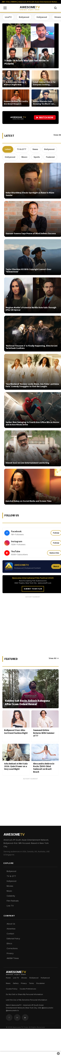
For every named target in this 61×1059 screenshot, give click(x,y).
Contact (10, 933)
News (35, 149)
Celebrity (11, 896)
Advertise (11, 928)
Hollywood (42, 17)
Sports (37, 157)
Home (8, 978)
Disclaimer (40, 983)
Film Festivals (13, 901)
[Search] (55, 8)
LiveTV (8, 17)
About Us (11, 924)
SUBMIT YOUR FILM (33, 589)
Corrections (12, 948)
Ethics (9, 943)
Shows (24, 978)
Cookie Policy (11, 989)
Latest (8, 149)
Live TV (10, 905)
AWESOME (30, 8)
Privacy (10, 953)
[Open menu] (5, 8)
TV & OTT (21, 149)
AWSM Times (13, 958)
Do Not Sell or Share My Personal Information (24, 994)
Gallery (16, 983)
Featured (50, 157)
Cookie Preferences (28, 989)
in (17, 1017)
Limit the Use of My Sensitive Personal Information (26, 1000)
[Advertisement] (30, 811)
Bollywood (24, 17)
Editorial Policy (13, 938)
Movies (10, 886)
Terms (31, 983)
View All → (54, 658)
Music (24, 157)
